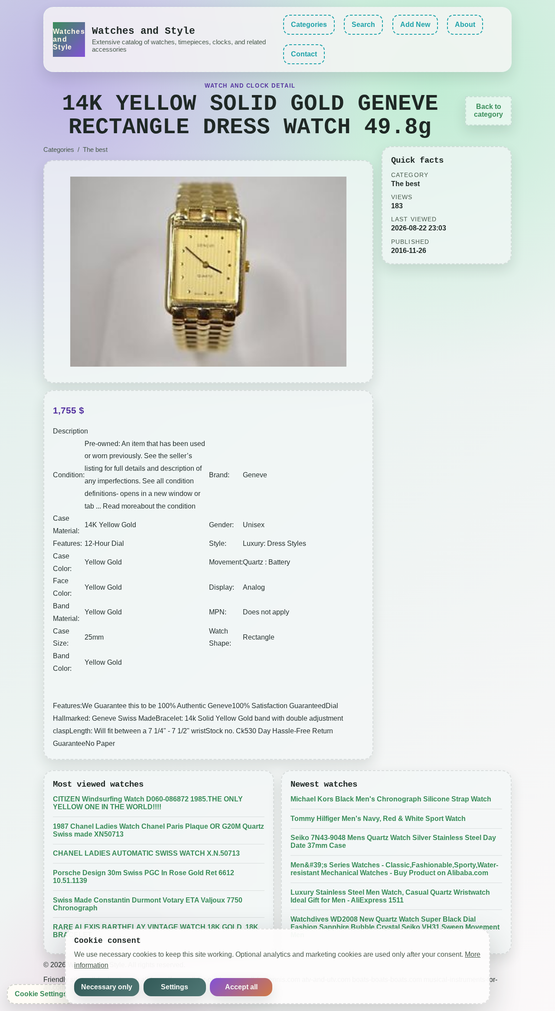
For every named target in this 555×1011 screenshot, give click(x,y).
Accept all (241, 987)
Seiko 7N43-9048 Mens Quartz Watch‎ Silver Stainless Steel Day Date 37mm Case (393, 841)
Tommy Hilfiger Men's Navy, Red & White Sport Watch (378, 818)
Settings (174, 987)
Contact (304, 54)
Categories (309, 24)
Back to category (488, 110)
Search (363, 24)
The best (95, 149)
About (465, 24)
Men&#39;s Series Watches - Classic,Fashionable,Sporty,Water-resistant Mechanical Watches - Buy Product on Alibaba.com (394, 868)
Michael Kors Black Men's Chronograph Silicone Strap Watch (391, 799)
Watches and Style (69, 39)
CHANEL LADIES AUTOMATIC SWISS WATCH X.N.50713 (146, 853)
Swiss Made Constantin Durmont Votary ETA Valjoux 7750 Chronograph (147, 904)
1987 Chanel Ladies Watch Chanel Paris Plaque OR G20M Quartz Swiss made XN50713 (158, 830)
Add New (415, 24)
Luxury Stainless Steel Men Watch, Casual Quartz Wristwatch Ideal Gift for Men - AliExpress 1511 (390, 896)
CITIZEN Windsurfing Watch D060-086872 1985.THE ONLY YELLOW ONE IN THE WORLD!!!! (148, 803)
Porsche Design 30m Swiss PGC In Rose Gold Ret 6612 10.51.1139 (143, 876)
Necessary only (106, 987)
